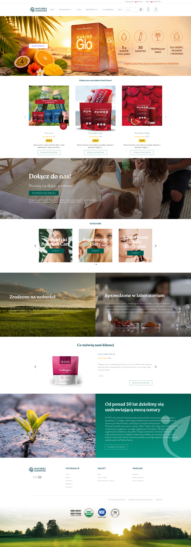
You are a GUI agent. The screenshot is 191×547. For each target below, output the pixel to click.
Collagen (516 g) (106, 354)
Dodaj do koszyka (49, 152)
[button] (94, 264)
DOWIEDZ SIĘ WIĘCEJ (44, 193)
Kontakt (68, 477)
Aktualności (69, 481)
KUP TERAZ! (38, 46)
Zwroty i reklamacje (138, 481)
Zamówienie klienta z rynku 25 (106, 481)
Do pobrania (108, 10)
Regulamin (136, 474)
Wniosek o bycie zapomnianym (141, 500)
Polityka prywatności (138, 477)
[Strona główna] (39, 9)
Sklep (52, 10)
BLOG (120, 10)
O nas (78, 10)
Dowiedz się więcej (116, 447)
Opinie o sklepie (102, 477)
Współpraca (69, 484)
